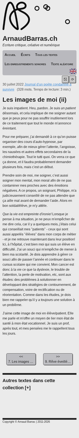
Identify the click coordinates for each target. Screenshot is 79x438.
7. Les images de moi (22, 359)
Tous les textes (46, 55)
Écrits (25, 55)
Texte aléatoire (62, 64)
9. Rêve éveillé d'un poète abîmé (59, 359)
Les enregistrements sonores (25, 64)
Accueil (10, 55)
